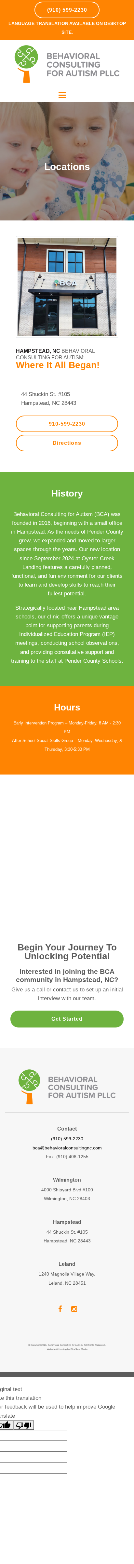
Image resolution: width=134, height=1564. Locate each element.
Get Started (67, 1019)
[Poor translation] (23, 1425)
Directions (67, 443)
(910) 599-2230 (67, 10)
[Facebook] (60, 1308)
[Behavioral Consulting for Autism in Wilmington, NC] (67, 64)
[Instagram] (74, 1308)
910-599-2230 (67, 424)
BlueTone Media (79, 1349)
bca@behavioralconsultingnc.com (67, 1147)
